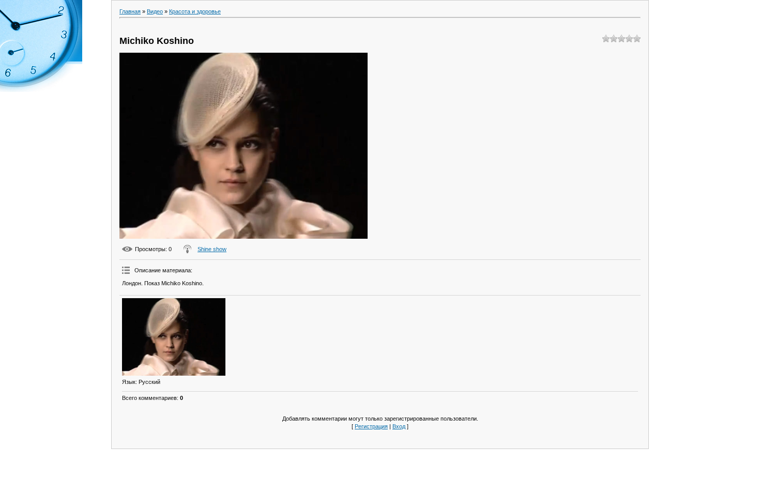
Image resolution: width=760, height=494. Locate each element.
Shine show (211, 249)
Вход (398, 426)
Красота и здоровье (195, 11)
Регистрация (371, 426)
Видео (155, 11)
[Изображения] (173, 337)
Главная (130, 11)
